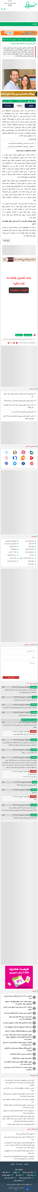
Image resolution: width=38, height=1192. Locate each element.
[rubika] (14, 454)
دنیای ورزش (31, 546)
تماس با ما (19, 1164)
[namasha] (31, 465)
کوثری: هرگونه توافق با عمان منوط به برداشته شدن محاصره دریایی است (18, 1063)
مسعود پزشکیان (6, 1175)
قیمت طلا (18, 1175)
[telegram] (6, 454)
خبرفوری (13, 1184)
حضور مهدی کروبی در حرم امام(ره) (22, 1058)
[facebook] (8, 343)
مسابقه (13, 1164)
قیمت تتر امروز (12, 552)
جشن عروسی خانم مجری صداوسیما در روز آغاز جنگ (18, 401)
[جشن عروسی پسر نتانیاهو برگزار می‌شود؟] (16, 343)
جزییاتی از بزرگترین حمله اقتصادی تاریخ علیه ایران (21, 146)
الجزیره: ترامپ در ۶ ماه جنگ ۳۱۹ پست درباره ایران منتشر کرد (18, 1068)
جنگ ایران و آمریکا (28, 1172)
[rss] (4, 9)
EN (9, 5)
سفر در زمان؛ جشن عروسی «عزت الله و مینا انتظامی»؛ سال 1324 (18, 406)
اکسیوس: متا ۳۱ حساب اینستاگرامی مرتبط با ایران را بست (18, 997)
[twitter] (14, 343)
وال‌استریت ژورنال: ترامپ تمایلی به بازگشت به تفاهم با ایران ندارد (18, 1100)
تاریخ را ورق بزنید (29, 552)
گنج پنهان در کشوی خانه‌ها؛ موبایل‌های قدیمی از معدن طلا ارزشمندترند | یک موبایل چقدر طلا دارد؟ (19, 1157)
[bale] (31, 454)
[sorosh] (14, 460)
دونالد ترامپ (30, 1175)
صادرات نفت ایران (9, 1178)
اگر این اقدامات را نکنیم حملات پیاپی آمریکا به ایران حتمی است (19, 1138)
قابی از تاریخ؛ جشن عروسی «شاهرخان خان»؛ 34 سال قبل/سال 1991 (18, 417)
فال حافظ (5, 1172)
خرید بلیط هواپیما (11, 555)
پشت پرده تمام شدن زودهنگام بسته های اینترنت (21, 143)
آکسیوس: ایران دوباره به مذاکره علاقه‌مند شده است (18, 1013)
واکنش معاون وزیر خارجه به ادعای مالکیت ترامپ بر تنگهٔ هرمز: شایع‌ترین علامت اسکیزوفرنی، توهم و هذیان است (18, 1037)
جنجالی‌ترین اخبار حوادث (10, 544)
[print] (31, 101)
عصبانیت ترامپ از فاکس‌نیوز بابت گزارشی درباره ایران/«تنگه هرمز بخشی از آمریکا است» (18, 1095)
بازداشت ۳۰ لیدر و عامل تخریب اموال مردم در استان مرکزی (18, 1008)
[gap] (6, 465)
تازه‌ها (34, 991)
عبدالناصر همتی (18, 1181)
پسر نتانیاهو (19, 335)
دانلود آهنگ (31, 561)
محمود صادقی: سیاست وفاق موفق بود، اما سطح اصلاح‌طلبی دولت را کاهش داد (18, 1003)
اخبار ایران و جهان (29, 549)
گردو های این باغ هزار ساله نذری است (22, 412)
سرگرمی (15, 1172)
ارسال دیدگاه (11, 677)
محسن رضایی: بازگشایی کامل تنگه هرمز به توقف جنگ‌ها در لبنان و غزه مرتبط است (18, 1106)
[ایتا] (23, 460)
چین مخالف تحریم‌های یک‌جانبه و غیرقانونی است (18, 1027)
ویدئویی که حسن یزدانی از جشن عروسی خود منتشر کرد (18, 395)
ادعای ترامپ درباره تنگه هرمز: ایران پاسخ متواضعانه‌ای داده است (20, 1018)
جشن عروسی (27, 335)
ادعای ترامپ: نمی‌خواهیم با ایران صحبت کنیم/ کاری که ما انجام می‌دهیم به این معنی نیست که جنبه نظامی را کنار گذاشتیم (19, 1082)
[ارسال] (29, 101)
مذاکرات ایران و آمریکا (25, 1178)
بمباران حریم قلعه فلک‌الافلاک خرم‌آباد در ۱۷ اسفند (18, 1031)
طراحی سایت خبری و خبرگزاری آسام (16, 1189)
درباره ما (26, 1164)
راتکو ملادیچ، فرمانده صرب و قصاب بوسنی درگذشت (20, 1124)
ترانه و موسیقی (13, 546)
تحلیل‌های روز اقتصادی (11, 541)
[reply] (3, 687)
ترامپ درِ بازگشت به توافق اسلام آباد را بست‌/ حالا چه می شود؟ (19, 1089)
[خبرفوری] (28, 5)
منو (34, 24)
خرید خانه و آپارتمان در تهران (26, 558)
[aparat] (23, 454)
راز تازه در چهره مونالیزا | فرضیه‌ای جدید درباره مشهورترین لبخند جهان (19, 1152)
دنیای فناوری (14, 549)
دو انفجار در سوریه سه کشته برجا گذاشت (21, 1054)
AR (11, 5)
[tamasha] (31, 460)
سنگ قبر (32, 555)
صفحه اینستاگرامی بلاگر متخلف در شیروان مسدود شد (17, 1023)
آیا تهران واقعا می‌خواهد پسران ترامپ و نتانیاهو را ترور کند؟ (18, 1049)
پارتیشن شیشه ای (11, 561)
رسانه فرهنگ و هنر (29, 541)
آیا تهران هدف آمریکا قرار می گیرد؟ (25, 1134)
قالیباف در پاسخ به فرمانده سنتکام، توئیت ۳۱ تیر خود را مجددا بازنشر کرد (17, 1043)
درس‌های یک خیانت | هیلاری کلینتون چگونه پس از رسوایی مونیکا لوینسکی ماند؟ (18, 1112)
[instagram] (6, 460)
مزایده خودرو (13, 558)
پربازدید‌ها (33, 1075)
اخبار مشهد (31, 544)
